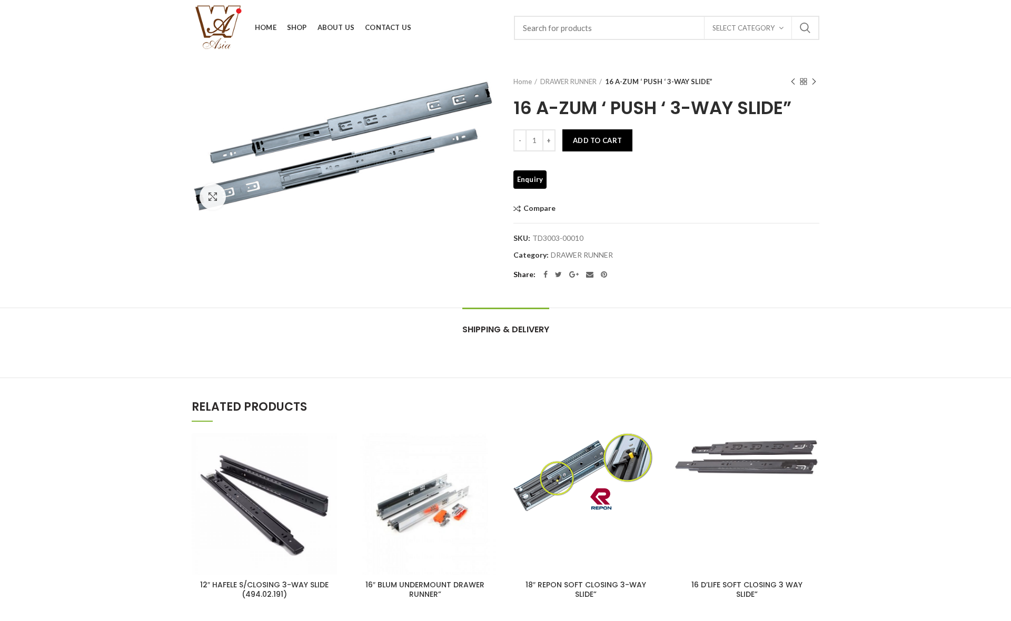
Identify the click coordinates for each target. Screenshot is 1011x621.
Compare (539, 208)
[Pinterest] (604, 274)
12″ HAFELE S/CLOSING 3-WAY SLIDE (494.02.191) (264, 589)
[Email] (589, 274)
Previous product (793, 81)
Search (805, 28)
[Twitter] (558, 274)
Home (522, 81)
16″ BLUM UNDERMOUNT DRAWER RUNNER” (424, 589)
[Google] (574, 274)
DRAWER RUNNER (568, 81)
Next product (814, 81)
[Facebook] (545, 274)
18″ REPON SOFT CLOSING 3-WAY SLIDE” (586, 589)
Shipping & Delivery (505, 329)
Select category (743, 28)
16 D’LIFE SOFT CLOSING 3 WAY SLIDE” (746, 589)
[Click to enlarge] (213, 197)
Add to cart (597, 140)
